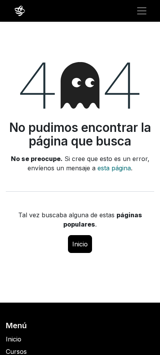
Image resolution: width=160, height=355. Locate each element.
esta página (114, 168)
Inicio (80, 244)
